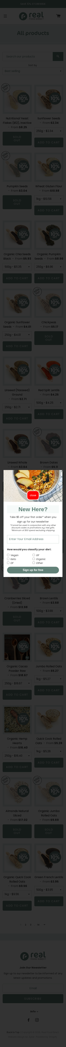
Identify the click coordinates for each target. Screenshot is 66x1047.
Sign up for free (33, 570)
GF (37, 555)
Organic (40, 559)
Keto (13, 559)
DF (12, 563)
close (33, 495)
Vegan (14, 555)
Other (39, 563)
